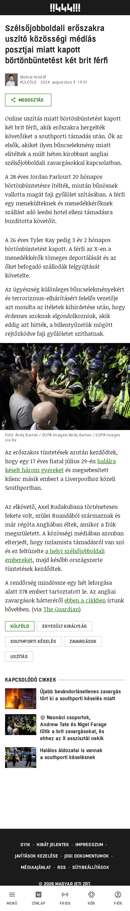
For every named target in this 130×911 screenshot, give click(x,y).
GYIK (25, 844)
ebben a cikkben (85, 600)
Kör (91, 903)
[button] (19, 626)
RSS (61, 867)
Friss (65, 903)
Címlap (38, 903)
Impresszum (89, 844)
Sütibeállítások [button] (90, 867)
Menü (12, 903)
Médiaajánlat (36, 867)
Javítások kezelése (36, 855)
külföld (28, 82)
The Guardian (61, 609)
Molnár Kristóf (33, 77)
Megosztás (31, 100)
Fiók (118, 903)
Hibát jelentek (53, 844)
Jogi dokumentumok (86, 855)
